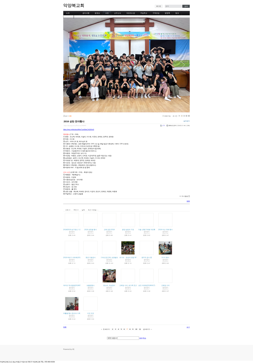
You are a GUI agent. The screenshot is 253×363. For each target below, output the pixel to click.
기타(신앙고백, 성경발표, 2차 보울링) (114, 257)
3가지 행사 (165, 257)
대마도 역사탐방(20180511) (73, 285)
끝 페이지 (146, 329)
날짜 (83, 210)
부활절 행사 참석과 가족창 (72, 313)
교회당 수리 (165, 285)
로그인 (158, 6)
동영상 (97, 13)
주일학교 (143, 13)
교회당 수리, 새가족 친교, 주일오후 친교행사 (135, 285)
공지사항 (85, 13)
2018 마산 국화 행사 (165, 229)
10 (136, 329)
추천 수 (76, 210)
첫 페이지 (106, 329)
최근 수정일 (92, 210)
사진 (107, 13)
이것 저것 (90, 313)
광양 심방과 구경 (128, 229)
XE (73, 349)
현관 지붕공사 (91, 257)
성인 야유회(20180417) (146, 285)
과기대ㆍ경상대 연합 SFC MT (129, 257)
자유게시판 (130, 13)
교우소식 (117, 13)
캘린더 (68, 16)
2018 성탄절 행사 (90, 229)
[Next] (183, 65)
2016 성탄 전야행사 (74, 121)
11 (140, 329)
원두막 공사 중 (147, 257)
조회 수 (67, 210)
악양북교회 (73, 5)
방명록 (167, 13)
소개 (67, 13)
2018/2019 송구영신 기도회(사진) (75, 229)
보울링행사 (90, 285)
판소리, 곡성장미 (109, 285)
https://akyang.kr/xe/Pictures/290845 (75, 125)
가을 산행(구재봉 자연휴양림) (148, 229)
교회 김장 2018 (109, 229)
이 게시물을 (183, 196)
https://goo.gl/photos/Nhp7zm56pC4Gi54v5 (78, 130)
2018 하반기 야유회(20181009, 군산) (76, 257)
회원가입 (167, 116)
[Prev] (69, 65)
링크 (177, 13)
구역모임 (156, 13)
